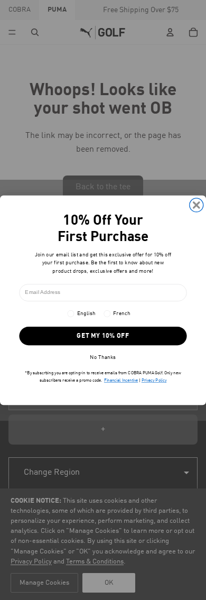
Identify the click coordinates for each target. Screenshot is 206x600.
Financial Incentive (121, 381)
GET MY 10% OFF (103, 336)
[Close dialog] (196, 204)
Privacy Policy (154, 381)
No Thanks (103, 356)
